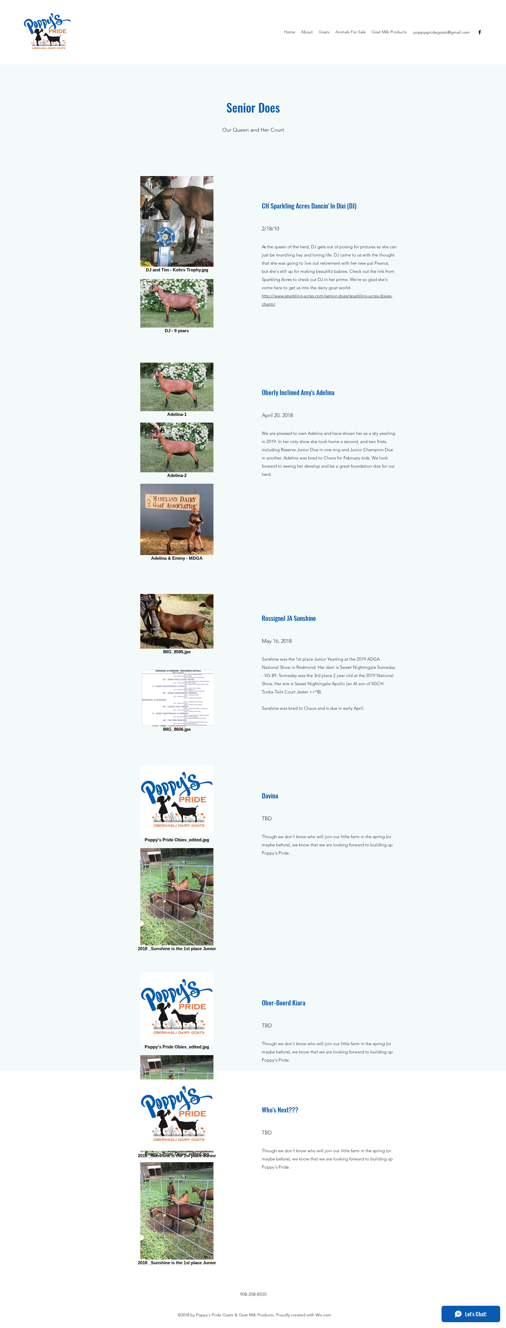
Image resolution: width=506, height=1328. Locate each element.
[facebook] (480, 32)
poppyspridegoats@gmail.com (441, 32)
